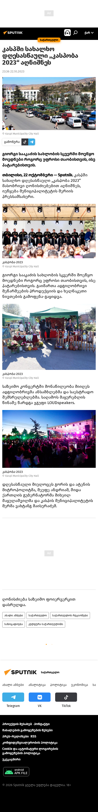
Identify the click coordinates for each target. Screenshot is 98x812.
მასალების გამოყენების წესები (27, 730)
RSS (33, 736)
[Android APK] (16, 772)
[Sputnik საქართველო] (13, 34)
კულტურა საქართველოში (45, 624)
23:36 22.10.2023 (13, 71)
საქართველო (37, 615)
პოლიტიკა (58, 685)
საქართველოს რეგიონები (70, 615)
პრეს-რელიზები (15, 736)
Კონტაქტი (42, 724)
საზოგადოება (13, 624)
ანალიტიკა (37, 685)
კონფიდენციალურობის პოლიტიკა (29, 743)
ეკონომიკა (79, 685)
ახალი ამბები (13, 615)
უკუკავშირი (11, 759)
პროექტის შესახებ (17, 724)
